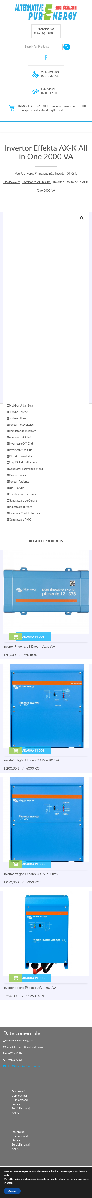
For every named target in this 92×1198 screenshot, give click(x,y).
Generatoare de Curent (23, 500)
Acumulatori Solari (20, 437)
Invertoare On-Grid (20, 450)
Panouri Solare (17, 475)
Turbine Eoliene (18, 412)
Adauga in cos (33, 636)
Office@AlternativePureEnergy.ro (23, 1066)
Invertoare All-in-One (36, 182)
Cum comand (20, 1100)
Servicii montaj (21, 1108)
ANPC (15, 1113)
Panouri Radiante (19, 481)
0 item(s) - (44, 31)
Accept (12, 1191)
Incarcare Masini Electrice (24, 513)
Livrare (16, 1104)
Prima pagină (44, 173)
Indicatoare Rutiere (20, 507)
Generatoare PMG (20, 519)
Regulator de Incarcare (22, 431)
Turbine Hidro (17, 418)
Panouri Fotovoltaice (21, 425)
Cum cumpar (19, 1096)
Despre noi (18, 1091)
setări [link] (10, 1183)
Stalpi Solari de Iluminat (23, 462)
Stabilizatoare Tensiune (23, 494)
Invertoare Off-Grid (21, 443)
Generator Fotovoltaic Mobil (26, 469)
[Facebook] (46, 57)
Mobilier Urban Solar (21, 405)
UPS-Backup (16, 488)
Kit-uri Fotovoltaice (20, 456)
